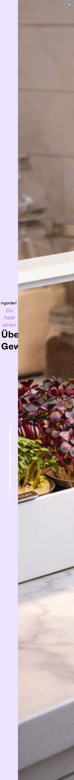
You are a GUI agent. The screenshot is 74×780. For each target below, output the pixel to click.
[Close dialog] (69, 4)
